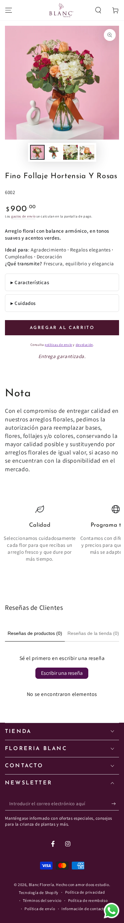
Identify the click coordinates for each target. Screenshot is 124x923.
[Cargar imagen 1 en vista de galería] (37, 152)
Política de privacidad (85, 892)
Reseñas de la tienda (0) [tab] (93, 633)
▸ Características (30, 282)
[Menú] (8, 10)
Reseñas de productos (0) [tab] (35, 633)
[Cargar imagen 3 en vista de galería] (70, 152)
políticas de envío (58, 345)
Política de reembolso (88, 900)
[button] (98, 10)
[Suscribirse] (115, 804)
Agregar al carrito (62, 328)
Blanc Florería (41, 884)
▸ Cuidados (23, 303)
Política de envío (39, 908)
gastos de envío (23, 216)
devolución (84, 345)
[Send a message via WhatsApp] (112, 911)
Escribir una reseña (62, 673)
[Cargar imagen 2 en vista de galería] (54, 152)
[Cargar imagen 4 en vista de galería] (87, 152)
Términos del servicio (42, 900)
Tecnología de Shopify (39, 892)
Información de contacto (84, 908)
